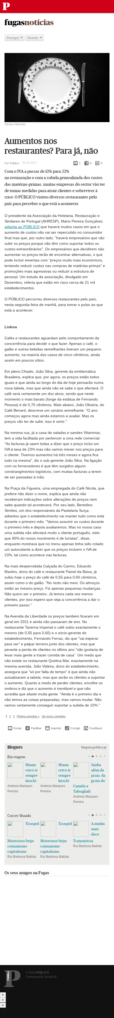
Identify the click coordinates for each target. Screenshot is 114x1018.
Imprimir (53, 728)
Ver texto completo (53, 716)
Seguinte (105, 756)
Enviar (15, 728)
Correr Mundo (19, 815)
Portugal (13, 38)
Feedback (93, 728)
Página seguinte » (28, 716)
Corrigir (72, 728)
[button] (93, 756)
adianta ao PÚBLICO (22, 227)
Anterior (89, 756)
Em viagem (16, 757)
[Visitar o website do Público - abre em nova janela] (12, 978)
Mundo (32, 38)
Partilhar (33, 728)
